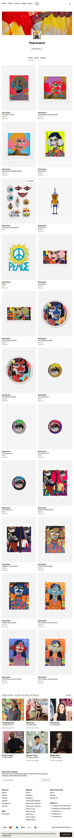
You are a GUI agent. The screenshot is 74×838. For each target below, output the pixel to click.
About (30, 3)
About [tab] (36, 58)
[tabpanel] (37, 374)
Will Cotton (30, 723)
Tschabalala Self (8, 723)
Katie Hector (54, 723)
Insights (24, 3)
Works (4, 3)
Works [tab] (30, 58)
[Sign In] (70, 3)
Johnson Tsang (31, 755)
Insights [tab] (43, 58)
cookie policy (6, 835)
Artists (10, 3)
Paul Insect (6, 113)
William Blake (55, 755)
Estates (17, 3)
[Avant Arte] (37, 3)
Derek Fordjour (7, 755)
